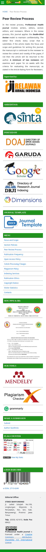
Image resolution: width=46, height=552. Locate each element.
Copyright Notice (11, 283)
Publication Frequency (13, 254)
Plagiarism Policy (11, 268)
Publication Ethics (11, 278)
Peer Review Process (12, 249)
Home (5, 12)
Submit (7, 423)
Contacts (8, 292)
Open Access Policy (12, 259)
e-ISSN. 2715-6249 (11, 488)
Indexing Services (11, 273)
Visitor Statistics (11, 287)
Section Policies (10, 245)
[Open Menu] (2, 2)
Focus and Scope (11, 240)
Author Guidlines (11, 428)
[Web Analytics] (7, 457)
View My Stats (17, 457)
